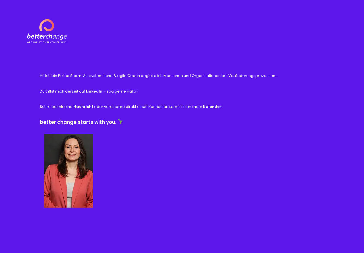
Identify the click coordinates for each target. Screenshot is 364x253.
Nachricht (83, 106)
